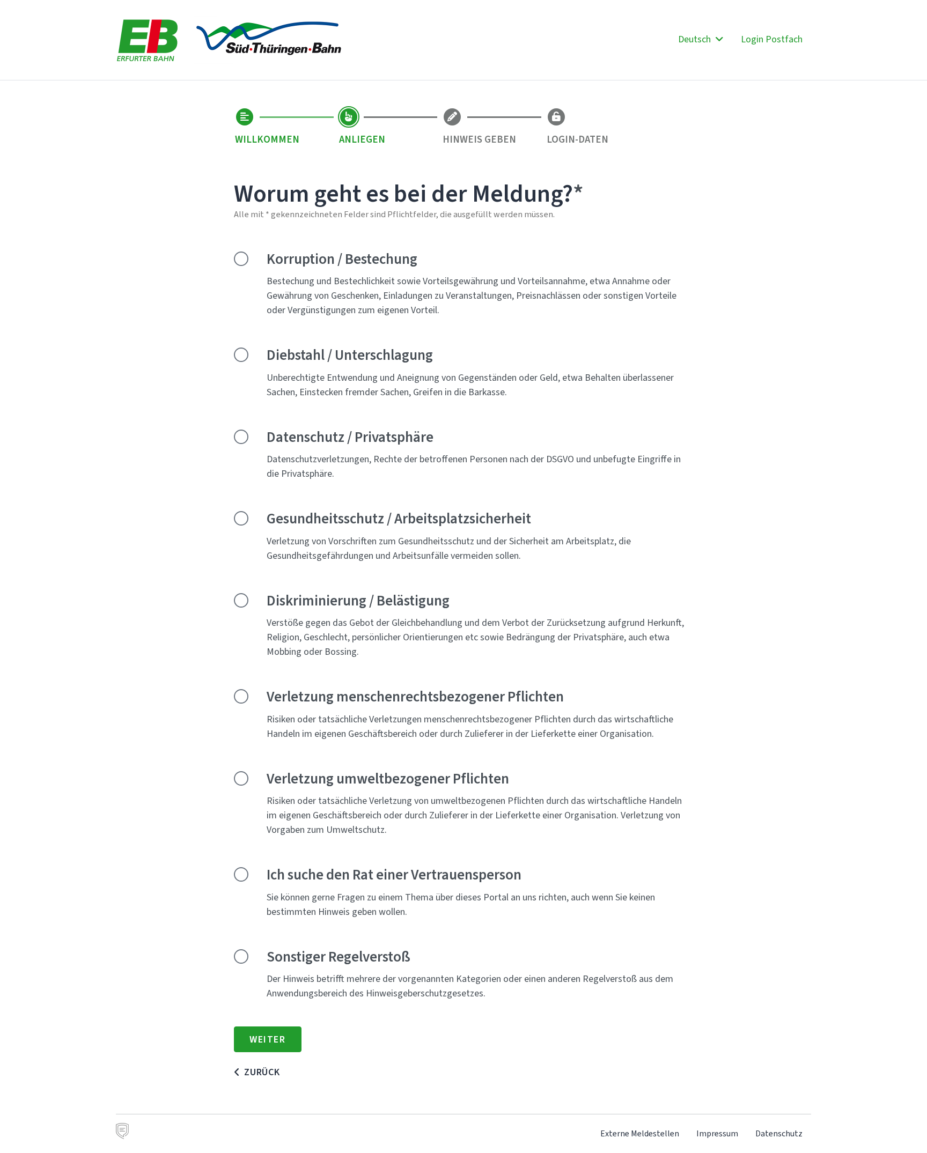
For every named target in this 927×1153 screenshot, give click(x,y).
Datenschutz (779, 1133)
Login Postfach (772, 39)
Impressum (717, 1133)
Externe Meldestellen (639, 1133)
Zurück (262, 1072)
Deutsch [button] (695, 39)
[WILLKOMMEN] (244, 117)
